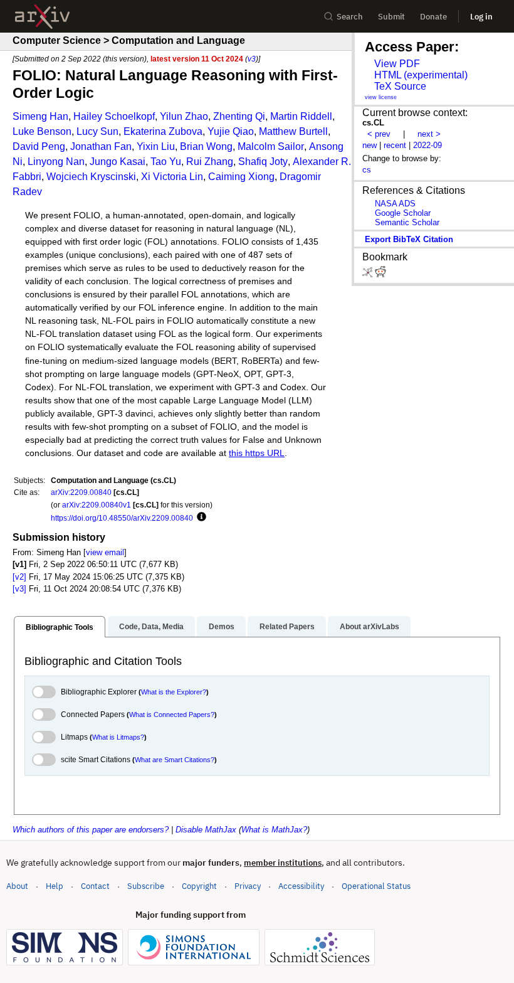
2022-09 (427, 145)
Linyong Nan (56, 161)
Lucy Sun (97, 131)
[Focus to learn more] (199, 517)
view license (381, 97)
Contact (95, 886)
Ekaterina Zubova (162, 131)
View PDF (397, 63)
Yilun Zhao (184, 116)
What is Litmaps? (118, 737)
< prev (379, 134)
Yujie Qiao (230, 131)
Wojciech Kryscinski (91, 176)
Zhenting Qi (239, 116)
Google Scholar (403, 213)
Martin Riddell (301, 116)
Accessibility (301, 886)
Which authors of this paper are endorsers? (91, 829)
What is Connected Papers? (171, 714)
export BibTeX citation (409, 239)
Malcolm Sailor (271, 146)
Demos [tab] (221, 626)
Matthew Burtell (293, 131)
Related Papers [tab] (287, 626)
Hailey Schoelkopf (114, 116)
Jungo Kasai (117, 161)
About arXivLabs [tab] (369, 626)
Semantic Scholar (407, 222)
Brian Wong (206, 146)
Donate (433, 16)
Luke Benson (42, 131)
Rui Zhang (209, 161)
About (17, 886)
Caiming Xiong (241, 176)
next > (429, 134)
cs (366, 169)
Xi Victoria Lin (172, 176)
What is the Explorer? (173, 692)
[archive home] (42, 16)
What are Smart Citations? (174, 759)
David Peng (39, 146)
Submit (391, 16)
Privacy (247, 886)
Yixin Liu (156, 146)
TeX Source (400, 86)
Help (54, 886)
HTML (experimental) (421, 75)
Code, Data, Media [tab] (151, 626)
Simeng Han (40, 116)
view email (105, 552)
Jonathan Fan (101, 146)
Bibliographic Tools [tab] (59, 627)
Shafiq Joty (263, 161)
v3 (252, 59)
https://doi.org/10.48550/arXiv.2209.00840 (122, 518)
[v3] (19, 588)
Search (350, 16)
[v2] (19, 577)
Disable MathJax (206, 829)
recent (395, 145)
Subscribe (145, 886)
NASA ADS (395, 203)
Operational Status (376, 885)
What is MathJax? (274, 829)
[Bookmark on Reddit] (380, 274)
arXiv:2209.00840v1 (96, 505)
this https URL (257, 453)
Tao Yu (165, 161)
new (369, 145)
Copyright (199, 886)
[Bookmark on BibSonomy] (368, 274)
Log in (481, 16)
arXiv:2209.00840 (81, 492)
